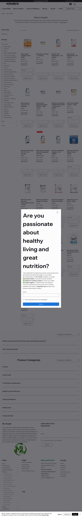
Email (25, 292)
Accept (75, 514)
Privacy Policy (45, 515)
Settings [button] (60, 514)
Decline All (67, 514)
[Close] (80, 514)
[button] (57, 212)
